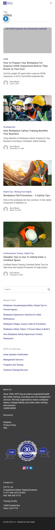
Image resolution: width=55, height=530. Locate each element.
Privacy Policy (9, 425)
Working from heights (23, 192)
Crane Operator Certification (15, 354)
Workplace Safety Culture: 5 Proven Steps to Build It (26, 329)
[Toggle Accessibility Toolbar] (6, 19)
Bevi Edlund (14, 82)
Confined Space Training (13, 253)
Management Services (13, 359)
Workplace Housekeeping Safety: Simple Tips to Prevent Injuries (25, 307)
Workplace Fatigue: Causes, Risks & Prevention (24, 324)
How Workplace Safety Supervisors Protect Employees (22, 336)
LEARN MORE (9, 408)
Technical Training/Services (15, 370)
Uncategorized (9, 127)
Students (7, 422)
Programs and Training (13, 365)
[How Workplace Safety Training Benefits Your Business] (27, 108)
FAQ (5, 428)
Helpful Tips (8, 192)
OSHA (5, 59)
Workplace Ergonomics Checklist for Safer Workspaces (22, 316)
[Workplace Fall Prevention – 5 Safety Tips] (27, 173)
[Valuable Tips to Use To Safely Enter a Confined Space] (27, 234)
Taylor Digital (30, 522)
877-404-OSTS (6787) (16, 492)
